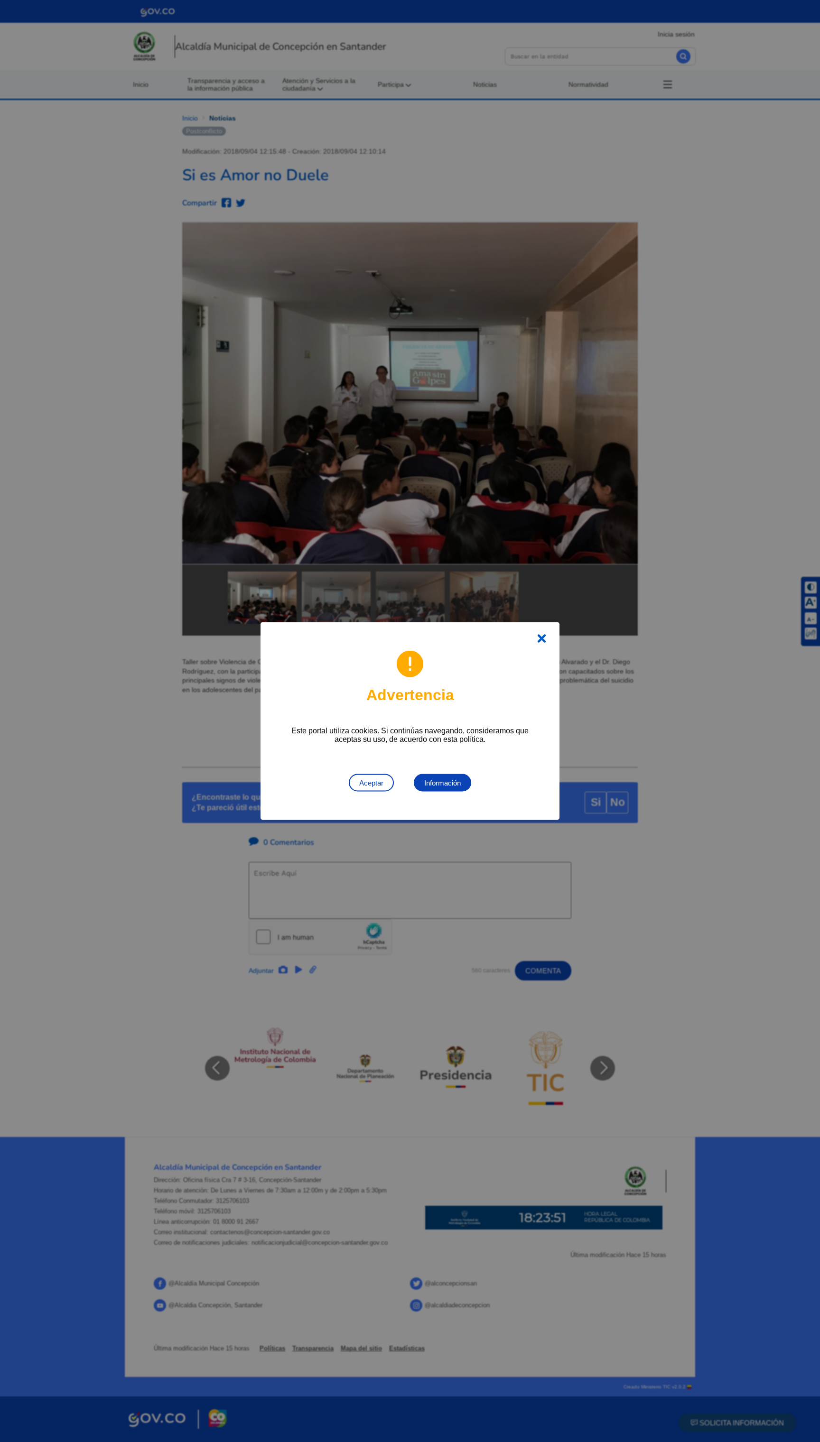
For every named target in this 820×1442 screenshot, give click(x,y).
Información (442, 783)
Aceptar (371, 783)
